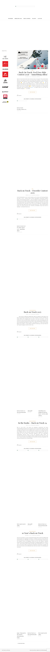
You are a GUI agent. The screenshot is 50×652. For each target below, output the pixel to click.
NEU (32, 70)
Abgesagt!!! (30, 410)
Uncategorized (32, 310)
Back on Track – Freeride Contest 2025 (32, 191)
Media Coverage (27, 18)
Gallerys (34, 18)
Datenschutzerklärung (33, 650)
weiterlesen (32, 92)
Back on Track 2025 (32, 312)
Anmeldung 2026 (18, 18)
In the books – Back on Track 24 (32, 423)
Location (40, 18)
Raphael (20, 95)
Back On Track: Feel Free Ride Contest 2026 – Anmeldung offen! (33, 73)
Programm (10, 18)
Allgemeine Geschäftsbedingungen (42, 650)
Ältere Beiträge (21, 643)
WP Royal (8, 650)
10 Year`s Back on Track (32, 533)
